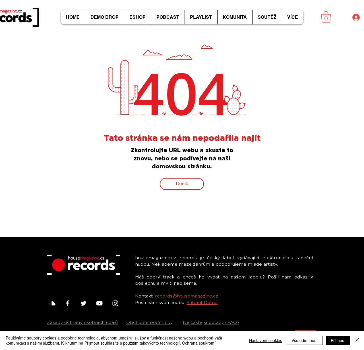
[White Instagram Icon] (115, 303)
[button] (326, 16)
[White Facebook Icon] (67, 303)
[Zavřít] (357, 340)
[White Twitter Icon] (83, 303)
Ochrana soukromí (199, 343)
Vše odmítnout (304, 340)
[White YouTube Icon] (99, 303)
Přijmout (338, 340)
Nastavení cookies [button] (265, 340)
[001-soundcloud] (51, 303)
